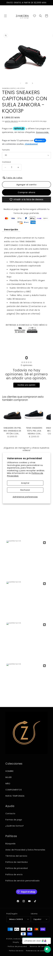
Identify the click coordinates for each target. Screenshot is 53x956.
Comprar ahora (26, 192)
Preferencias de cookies (36, 951)
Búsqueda (10, 843)
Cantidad (6, 162)
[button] (5, 16)
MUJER (8, 777)
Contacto (10, 813)
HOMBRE (9, 771)
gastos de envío (11, 121)
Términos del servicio (16, 856)
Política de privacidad (16, 868)
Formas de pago (13, 819)
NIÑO (7, 783)
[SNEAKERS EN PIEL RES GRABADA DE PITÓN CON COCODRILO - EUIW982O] (12, 415)
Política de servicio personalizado (22, 880)
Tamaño (6, 150)
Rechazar (25, 489)
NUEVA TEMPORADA (14, 796)
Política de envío (14, 874)
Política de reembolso (16, 862)
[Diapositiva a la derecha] (32, 83)
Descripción (11, 229)
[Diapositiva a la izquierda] (21, 83)
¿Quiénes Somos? (14, 825)
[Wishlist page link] (34, 15)
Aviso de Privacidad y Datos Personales (25, 849)
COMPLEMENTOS (13, 789)
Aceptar (25, 482)
